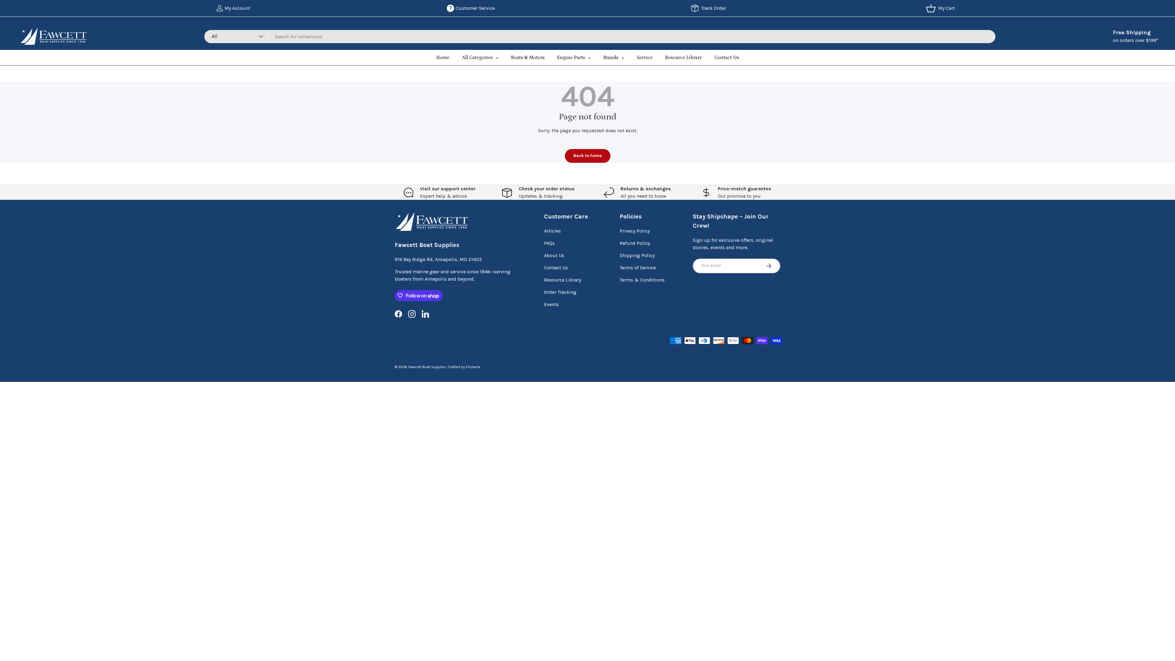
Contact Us (556, 268)
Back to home (587, 155)
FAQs (549, 243)
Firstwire (473, 367)
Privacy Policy (635, 231)
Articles (552, 231)
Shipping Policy (637, 255)
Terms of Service (638, 268)
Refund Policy (635, 243)
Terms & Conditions (642, 280)
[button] (941, 8)
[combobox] (599, 36)
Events (551, 304)
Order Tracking (560, 292)
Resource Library (562, 280)
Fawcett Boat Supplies (427, 367)
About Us (554, 255)
